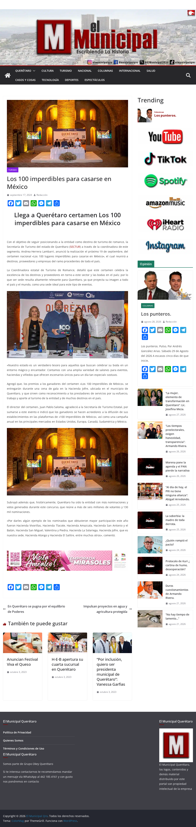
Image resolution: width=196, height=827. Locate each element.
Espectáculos (95, 80)
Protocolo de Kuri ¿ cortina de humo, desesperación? (178, 565)
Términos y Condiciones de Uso (23, 748)
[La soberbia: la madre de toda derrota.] (150, 523)
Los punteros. (156, 314)
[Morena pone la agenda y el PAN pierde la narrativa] (150, 469)
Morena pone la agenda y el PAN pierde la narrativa (177, 466)
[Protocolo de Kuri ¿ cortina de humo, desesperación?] (150, 568)
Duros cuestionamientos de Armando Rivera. (177, 592)
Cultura (48, 70)
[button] (33, 70)
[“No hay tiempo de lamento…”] (150, 619)
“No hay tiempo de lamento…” (177, 616)
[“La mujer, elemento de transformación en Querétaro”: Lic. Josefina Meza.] (150, 404)
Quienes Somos (13, 740)
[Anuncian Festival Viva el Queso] (22, 635)
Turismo (66, 70)
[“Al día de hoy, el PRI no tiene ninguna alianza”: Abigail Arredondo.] (150, 496)
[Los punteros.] (165, 285)
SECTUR (75, 247)
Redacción (42, 195)
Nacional (85, 70)
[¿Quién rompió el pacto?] (150, 545)
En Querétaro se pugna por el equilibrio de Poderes (36, 609)
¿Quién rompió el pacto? (177, 542)
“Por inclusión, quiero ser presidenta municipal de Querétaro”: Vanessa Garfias (111, 672)
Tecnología (50, 80)
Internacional (129, 70)
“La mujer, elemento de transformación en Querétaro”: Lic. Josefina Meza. (177, 401)
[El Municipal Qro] (98, 12)
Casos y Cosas (25, 80)
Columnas (105, 70)
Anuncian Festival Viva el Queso (22, 662)
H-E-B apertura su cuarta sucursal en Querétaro (67, 664)
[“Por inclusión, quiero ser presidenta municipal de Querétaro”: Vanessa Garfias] (112, 635)
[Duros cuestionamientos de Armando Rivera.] (150, 594)
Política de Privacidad (17, 732)
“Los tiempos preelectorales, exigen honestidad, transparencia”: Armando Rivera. (177, 436)
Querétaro (23, 70)
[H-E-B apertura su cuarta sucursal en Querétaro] (67, 635)
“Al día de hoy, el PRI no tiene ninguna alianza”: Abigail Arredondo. (178, 493)
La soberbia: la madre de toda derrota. (175, 520)
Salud (151, 70)
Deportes (71, 80)
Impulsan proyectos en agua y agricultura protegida (105, 609)
